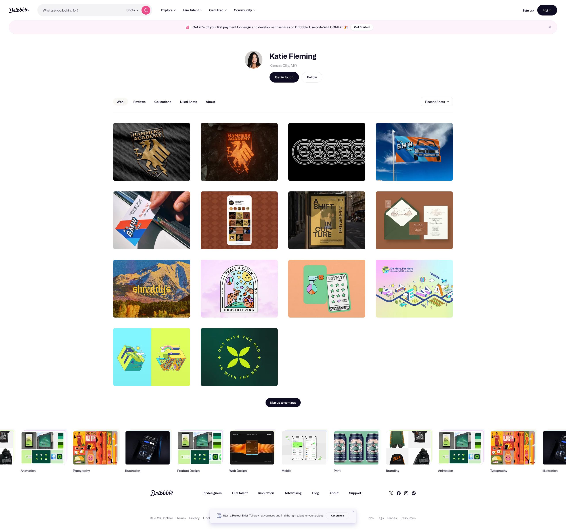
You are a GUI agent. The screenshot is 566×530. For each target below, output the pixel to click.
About (333, 493)
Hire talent (240, 493)
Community (243, 10)
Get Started (362, 27)
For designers (212, 493)
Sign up (528, 10)
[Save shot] (173, 172)
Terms (181, 518)
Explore (166, 10)
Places (392, 518)
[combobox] (81, 10)
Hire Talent (191, 10)
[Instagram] (406, 493)
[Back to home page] (19, 10)
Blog (315, 493)
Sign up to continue (283, 402)
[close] (550, 27)
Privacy (194, 518)
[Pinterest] (414, 493)
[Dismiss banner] (353, 511)
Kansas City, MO (283, 66)
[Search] (146, 10)
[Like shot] (182, 172)
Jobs (370, 518)
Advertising (293, 493)
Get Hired (216, 10)
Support (355, 493)
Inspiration (266, 493)
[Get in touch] (164, 172)
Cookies (209, 518)
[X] (391, 493)
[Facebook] (399, 493)
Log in (547, 10)
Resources (408, 518)
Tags (380, 518)
